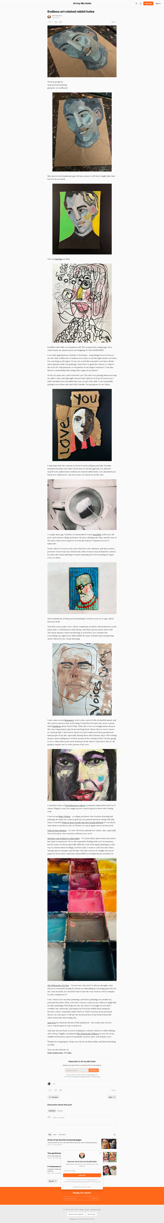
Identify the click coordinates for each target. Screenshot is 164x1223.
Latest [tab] (55, 1134)
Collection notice (95, 1209)
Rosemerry (69, 720)
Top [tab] (50, 1134)
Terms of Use (91, 1179)
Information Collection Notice (81, 1181)
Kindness (57, 726)
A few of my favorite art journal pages (64, 1140)
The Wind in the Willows (88, 1033)
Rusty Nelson (64, 816)
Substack (72, 1219)
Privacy (82, 1209)
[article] (82, 1144)
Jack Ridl (97, 534)
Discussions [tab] (62, 1134)
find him (58, 259)
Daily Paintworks (55, 1052)
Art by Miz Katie (57, 15)
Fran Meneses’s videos (75, 805)
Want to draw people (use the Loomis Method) (82, 822)
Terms (87, 1209)
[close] (100, 1153)
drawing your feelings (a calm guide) (63, 838)
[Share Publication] (141, 3)
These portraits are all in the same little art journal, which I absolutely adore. (72, 1142)
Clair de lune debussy (57, 830)
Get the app (91, 1214)
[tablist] (55, 1111)
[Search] (136, 3)
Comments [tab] (52, 1111)
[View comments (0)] (56, 22)
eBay (69, 1052)
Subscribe (148, 3)
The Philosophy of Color (58, 985)
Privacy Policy (96, 1181)
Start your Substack (77, 1214)
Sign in (158, 3)
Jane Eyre (51, 1022)
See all (51, 1181)
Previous (55, 1097)
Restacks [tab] (60, 1111)
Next (110, 1097)
